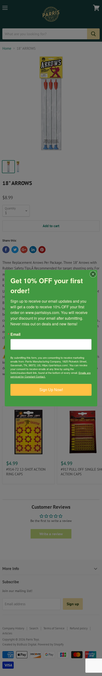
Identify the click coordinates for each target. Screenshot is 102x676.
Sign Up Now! (51, 390)
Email (15, 334)
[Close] (93, 274)
